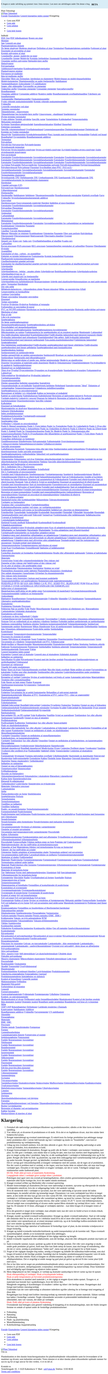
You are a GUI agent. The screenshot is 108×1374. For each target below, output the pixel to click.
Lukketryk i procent (27, 398)
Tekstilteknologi (8, 238)
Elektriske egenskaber (11, 127)
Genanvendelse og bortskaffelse (15, 292)
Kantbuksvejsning (93, 1083)
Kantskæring (17, 730)
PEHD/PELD (7, 583)
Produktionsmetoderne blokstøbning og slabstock (23, 976)
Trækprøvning (43, 685)
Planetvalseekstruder (10, 697)
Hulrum (68, 877)
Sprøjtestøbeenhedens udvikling (41, 324)
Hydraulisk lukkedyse (40, 375)
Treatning (75, 705)
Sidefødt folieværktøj (10, 705)
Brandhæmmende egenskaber (68, 195)
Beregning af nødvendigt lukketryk (67, 396)
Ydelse (33, 649)
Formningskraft (50, 860)
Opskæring (66, 705)
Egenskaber (6, 157)
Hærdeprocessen (21, 188)
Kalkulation (6, 403)
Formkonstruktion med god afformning (39, 837)
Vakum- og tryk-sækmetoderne (27, 918)
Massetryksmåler (24, 644)
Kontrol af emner (8, 895)
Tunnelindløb (20, 512)
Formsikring (35, 758)
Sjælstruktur (38, 568)
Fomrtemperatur (64, 860)
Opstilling (5, 806)
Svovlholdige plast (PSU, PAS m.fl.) (56, 167)
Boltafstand (60, 385)
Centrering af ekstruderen (81, 751)
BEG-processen (39, 246)
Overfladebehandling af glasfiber (47, 241)
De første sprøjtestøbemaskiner (14, 322)
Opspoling (15, 735)
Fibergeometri (7, 236)
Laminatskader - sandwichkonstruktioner (33, 946)
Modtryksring (47, 748)
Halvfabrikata (86, 233)
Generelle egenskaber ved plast (15, 106)
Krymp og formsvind (63, 847)
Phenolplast (17, 208)
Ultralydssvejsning (50, 1088)
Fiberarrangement (22, 236)
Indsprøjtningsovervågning (31, 444)
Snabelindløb (32, 512)
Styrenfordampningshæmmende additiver (29, 198)
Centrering (25, 677)
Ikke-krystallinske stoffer (12, 76)
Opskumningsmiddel (10, 593)
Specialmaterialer (68, 872)
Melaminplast (7, 221)
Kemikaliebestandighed (36, 134)
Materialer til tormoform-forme (14, 870)
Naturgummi (23, 1037)
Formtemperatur (98, 865)
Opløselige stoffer (9, 89)
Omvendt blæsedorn (81, 758)
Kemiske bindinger (68, 58)
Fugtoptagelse (38, 256)
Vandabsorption (19, 134)
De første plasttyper (9, 48)
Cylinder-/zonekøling (67, 619)
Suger (33, 639)
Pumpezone (33, 647)
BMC (3, 1022)
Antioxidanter (24, 84)
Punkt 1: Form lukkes (36, 426)
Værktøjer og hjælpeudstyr (13, 502)
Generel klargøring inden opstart (34, 16)
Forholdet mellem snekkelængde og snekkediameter (82, 621)
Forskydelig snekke (41, 629)
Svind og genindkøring (49, 482)
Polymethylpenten (33, 144)
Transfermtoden (22, 1027)
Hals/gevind (99, 756)
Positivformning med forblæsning (16, 814)
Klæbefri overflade (90, 195)
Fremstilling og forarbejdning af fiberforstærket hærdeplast (43, 908)
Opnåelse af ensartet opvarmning (15, 829)
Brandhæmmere (8, 91)
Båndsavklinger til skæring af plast (16, 1113)
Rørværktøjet (7, 715)
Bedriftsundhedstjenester (65, 271)
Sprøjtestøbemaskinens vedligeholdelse (18, 454)
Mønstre (4, 233)
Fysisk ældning (8, 119)
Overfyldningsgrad (28, 966)
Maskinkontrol (65, 999)
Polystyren (6, 150)
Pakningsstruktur (24, 568)
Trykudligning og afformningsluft (72, 837)
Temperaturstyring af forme (13, 880)
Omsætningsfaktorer (81, 363)
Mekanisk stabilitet (73, 900)
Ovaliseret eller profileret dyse (14, 751)
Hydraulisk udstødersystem (37, 527)
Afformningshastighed (11, 839)
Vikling (4, 923)
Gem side (11, 23)
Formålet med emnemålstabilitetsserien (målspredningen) (57, 492)
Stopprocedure (24, 768)
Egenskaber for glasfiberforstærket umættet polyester (24, 264)
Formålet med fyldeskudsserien (15, 474)
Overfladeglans (18, 548)
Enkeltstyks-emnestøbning (12, 974)
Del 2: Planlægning (25, 467)
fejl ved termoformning (27, 895)
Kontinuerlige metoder (11, 926)
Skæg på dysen (14, 669)
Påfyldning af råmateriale (19, 639)
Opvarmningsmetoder (10, 827)
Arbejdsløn (70, 408)
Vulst (33, 715)
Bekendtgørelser (19, 1007)
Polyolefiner (6, 142)
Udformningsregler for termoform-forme (19, 875)
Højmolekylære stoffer (38, 61)
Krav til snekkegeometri (61, 626)
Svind (3, 548)
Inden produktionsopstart (12, 413)
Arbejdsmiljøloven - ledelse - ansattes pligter (20, 271)
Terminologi (58, 48)
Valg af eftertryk (31, 482)
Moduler (5, 40)
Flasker (29, 682)
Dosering (5, 363)
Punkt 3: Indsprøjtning (30, 428)
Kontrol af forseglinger (11, 979)
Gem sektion (12, 26)
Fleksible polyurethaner (11, 956)
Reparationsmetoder (10, 941)
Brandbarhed (7, 137)
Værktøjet (5, 735)
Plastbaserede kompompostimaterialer (17, 259)
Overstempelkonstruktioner (34, 890)
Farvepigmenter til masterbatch (56, 591)
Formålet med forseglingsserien (15, 484)
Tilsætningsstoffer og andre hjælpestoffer (37, 81)
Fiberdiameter (100, 246)
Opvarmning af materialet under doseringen (29, 363)
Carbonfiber (6, 243)
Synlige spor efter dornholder (24, 672)
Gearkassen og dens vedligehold (15, 616)
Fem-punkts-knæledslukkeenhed (59, 340)
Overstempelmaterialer (11, 890)
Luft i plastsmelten (94, 355)
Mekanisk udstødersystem (12, 527)
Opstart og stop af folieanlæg (93, 705)
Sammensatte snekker (10, 626)
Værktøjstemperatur (54, 474)
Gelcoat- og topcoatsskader (35, 943)
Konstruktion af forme (11, 867)
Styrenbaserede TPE (10, 177)
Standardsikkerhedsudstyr (12, 456)
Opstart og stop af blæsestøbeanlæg (16, 766)
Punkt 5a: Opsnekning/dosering (30, 431)
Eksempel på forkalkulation (13, 406)
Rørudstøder (32, 530)
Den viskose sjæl (51, 560)
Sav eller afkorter (94, 715)
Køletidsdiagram (30, 396)
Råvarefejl (15, 984)
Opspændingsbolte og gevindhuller (16, 385)
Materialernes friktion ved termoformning (35, 847)
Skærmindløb (56, 512)
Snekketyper (93, 624)
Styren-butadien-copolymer (23, 150)
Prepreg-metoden (24, 915)
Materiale (5, 865)
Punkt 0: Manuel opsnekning (14, 426)
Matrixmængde (37, 236)
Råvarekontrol (27, 659)
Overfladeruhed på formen (42, 877)
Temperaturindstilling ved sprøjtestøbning (19, 581)
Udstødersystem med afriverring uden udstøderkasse (37, 540)
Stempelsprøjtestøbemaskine (13, 324)
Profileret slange (77, 748)
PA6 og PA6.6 (92, 583)
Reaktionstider (7, 964)
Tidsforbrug (59, 408)
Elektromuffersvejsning (74, 1083)
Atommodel (54, 58)
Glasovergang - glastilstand (51, 114)
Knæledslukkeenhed (40, 335)
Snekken (54, 621)
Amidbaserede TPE (84, 177)
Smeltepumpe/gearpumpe (12, 685)
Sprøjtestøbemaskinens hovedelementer (49, 330)
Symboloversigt (27, 745)
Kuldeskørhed (65, 119)
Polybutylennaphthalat (90, 165)
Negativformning (8, 819)
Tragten (4, 639)
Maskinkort (6, 418)
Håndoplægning (8, 913)
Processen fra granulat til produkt (15, 636)
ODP (3, 1007)
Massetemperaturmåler (42, 644)
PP (15, 583)
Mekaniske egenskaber (11, 122)
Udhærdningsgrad (9, 190)
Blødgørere (6, 598)
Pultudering (6, 928)
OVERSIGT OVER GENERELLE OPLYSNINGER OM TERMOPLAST (35, 586)
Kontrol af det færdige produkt (86, 999)
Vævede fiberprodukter (20, 231)
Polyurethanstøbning (10, 948)
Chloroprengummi (9, 1073)
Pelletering (6, 609)
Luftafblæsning (8, 449)
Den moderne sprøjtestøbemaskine (16, 330)
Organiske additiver (10, 94)
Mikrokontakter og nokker (12, 332)
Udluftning (54, 994)
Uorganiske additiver (28, 94)
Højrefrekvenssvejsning (11, 1088)
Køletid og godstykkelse (12, 396)
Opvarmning (6, 824)
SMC (9, 1022)
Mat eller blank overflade (58, 669)
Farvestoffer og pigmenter (34, 86)
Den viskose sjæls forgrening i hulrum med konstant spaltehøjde (29, 578)
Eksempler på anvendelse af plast (16, 51)
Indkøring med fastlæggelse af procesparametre (22, 464)
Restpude (19, 482)
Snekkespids (78, 626)
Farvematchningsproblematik (83, 591)
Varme (98, 639)
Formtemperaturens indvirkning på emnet (39, 545)
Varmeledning (52, 119)
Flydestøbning (92, 449)
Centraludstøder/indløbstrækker (15, 520)
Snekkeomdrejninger (22, 365)
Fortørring (41, 639)
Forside (4, 16)
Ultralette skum (65, 953)
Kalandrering (84, 728)
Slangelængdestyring (22, 778)
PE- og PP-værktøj (21, 715)
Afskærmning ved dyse (24, 459)
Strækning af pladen (10, 857)
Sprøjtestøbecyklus (9, 421)
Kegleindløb (44, 512)
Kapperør (37, 682)
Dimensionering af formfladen (14, 885)
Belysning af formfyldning (29, 487)
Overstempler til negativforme (14, 893)
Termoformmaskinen (10, 801)
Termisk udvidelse (23, 119)
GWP (8, 1007)
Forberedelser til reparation (13, 986)
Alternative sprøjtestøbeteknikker (15, 601)
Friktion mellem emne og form (40, 842)
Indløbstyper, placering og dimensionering (69, 510)
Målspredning (42, 499)
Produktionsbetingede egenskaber (35, 707)
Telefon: (59, 1369)
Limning (5, 1090)
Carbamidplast (7, 215)
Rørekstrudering (8, 713)
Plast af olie (6, 314)
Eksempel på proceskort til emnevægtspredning (81, 489)
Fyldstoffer (6, 104)
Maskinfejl (6, 984)
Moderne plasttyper (27, 48)
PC (46, 583)
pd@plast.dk (49, 1369)
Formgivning (7, 560)
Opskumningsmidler (40, 99)
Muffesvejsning (56, 1083)
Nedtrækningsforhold (10, 710)
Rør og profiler (17, 609)
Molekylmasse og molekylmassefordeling (72, 78)
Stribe (3, 791)
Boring (4, 1106)
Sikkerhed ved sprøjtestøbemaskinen (52, 454)
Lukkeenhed (96, 332)
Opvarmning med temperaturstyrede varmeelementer (24, 832)
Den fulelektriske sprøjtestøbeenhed (17, 345)
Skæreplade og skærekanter (81, 756)
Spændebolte (27, 619)
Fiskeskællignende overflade (34, 669)
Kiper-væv (17, 241)
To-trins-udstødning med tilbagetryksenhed (70, 530)
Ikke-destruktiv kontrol (11, 1002)
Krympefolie (45, 710)
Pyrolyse (5, 304)
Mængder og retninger (19, 233)
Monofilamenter (43, 609)
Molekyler (24, 58)
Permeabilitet (84, 134)
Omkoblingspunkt (9, 477)
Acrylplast (5, 165)
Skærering (5, 761)
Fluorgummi (6, 1062)
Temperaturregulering (10, 545)
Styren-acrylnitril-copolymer (48, 150)
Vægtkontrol (91, 748)
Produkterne (6, 606)
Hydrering (14, 304)
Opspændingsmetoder (11, 380)
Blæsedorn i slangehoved (61, 776)
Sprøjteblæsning (8, 796)
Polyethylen (6, 144)
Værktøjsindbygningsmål (34, 416)
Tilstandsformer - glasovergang (15, 111)
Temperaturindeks (80, 119)
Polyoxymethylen (29, 165)
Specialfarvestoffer (65, 89)
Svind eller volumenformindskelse (28, 560)
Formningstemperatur (32, 860)
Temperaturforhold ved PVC (37, 642)
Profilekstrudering (9, 720)
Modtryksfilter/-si (8, 644)
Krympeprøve (30, 685)
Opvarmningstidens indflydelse (15, 855)
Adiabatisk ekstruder (68, 654)
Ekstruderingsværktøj (62, 644)
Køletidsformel (45, 396)
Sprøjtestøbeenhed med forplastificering (54, 347)
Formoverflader (20, 842)
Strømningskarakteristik (11, 695)
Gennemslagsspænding (54, 129)
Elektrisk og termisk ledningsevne (16, 256)
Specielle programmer (11, 446)
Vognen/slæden (62, 751)
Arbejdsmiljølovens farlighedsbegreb (17, 281)
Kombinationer (7, 226)
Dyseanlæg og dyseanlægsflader (48, 370)
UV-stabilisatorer (38, 84)
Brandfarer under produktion (51, 1002)
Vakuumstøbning (25, 920)
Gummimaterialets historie (12, 1035)
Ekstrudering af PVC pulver (51, 695)
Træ (3, 872)
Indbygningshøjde (21, 758)
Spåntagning (6, 1093)
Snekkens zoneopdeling (11, 624)
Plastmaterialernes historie (12, 46)
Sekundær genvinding (28, 297)
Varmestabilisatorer (9, 84)
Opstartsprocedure (9, 768)
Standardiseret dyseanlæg (75, 370)
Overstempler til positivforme (41, 893)
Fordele (4, 1040)
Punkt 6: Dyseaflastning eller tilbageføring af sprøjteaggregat (49, 434)
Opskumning (20, 964)
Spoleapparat (7, 718)
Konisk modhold (17, 522)
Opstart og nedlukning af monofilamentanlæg (40, 735)
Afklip (52, 751)
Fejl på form (40, 898)
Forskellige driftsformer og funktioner (17, 439)
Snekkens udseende (60, 647)
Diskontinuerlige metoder (12, 910)
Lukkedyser (6, 373)
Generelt (5, 989)
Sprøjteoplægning (24, 913)
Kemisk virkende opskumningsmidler (50, 101)
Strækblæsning (34, 794)
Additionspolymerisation (12, 68)
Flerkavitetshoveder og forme (14, 794)
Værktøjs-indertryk (9, 398)
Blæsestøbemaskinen (10, 745)
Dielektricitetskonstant (75, 129)
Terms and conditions (10, 1371)
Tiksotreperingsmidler (45, 195)
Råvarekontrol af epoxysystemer (47, 936)
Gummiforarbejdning (10, 1032)
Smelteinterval (70, 114)
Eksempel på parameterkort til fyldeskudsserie (48, 479)
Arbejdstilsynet (47, 271)
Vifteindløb (78, 512)
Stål (58, 872)
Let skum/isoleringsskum (47, 953)
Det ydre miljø (7, 286)
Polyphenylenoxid (9, 167)
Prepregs (89, 246)
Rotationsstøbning (9, 908)
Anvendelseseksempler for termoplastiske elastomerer (25, 180)
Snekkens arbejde (97, 644)
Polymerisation (7, 66)
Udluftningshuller (60, 756)
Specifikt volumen (43, 401)
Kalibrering (41, 715)
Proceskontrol (70, 659)
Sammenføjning (8, 1075)
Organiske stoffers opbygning (14, 61)
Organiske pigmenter (26, 89)
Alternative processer (20, 786)
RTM (44, 918)
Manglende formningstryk (75, 903)
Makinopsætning (8, 981)
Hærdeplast (6, 182)
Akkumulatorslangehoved (12, 776)
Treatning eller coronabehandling (15, 505)
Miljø (3, 1004)
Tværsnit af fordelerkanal (12, 517)
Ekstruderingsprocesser (11, 700)
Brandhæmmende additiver (39, 137)
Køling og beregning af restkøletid (52, 393)
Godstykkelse (22, 784)
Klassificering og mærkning (27, 279)
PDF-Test (5, 38)
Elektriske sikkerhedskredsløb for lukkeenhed (55, 459)
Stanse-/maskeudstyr (20, 761)
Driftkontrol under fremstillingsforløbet (41, 999)
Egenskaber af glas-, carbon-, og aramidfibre (20, 253)
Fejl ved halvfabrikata (24, 898)
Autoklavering (14, 923)
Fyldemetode (28, 994)
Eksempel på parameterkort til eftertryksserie (79, 482)
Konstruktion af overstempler (14, 888)
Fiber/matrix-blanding (54, 236)
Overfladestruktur (9, 568)
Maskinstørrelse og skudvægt (14, 408)
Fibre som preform (71, 233)
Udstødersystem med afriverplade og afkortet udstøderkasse (40, 538)
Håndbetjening (25, 441)
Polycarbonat (24, 167)
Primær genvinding (9, 297)
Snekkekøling (57, 629)
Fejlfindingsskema (9, 771)
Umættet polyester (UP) (11, 185)
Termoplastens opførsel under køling (17, 862)
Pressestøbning (39, 913)
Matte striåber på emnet (80, 669)
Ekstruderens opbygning (12, 614)
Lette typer (71, 959)
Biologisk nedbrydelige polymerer (90, 309)
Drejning (5, 1095)
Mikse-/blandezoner (41, 626)
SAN (25, 583)
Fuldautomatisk (53, 441)
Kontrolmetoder (8, 931)
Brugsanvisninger (42, 281)
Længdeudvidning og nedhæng (43, 855)
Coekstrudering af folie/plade (54, 728)
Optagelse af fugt (8, 847)
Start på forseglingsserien (40, 484)
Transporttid (14, 966)
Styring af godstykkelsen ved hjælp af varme (50, 677)
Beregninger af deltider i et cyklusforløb (18, 393)
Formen (4, 753)
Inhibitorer (30, 195)
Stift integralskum (27, 953)
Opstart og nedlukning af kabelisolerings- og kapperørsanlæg (75, 740)
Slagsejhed (67, 124)
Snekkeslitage (7, 357)
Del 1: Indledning (9, 467)
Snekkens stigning (31, 624)
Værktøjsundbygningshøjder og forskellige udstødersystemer (28, 532)
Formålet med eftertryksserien (82, 479)
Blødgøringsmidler (22, 99)
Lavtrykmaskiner (43, 971)
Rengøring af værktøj (10, 677)
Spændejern (45, 383)
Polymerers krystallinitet (11, 73)
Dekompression (64, 363)
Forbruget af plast (98, 48)
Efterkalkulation (17, 411)
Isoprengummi (7, 1052)
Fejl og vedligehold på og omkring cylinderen (29, 621)
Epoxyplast (6, 200)
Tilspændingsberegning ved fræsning (55, 1103)
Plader (33, 609)
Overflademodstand (34, 129)
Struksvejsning (42, 1083)
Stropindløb (88, 512)
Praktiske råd (60, 842)
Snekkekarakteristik (10, 649)
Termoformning (8, 799)
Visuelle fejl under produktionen (15, 667)
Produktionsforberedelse (12, 416)
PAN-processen (24, 246)
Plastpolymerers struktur (11, 71)
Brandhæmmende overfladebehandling (70, 94)
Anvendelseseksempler (43, 157)
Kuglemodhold (45, 522)
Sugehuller (59, 877)
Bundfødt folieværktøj (30, 705)
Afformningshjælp (29, 839)
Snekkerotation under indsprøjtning (69, 449)
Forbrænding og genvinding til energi (17, 307)
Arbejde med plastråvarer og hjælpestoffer (19, 276)
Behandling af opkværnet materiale (61, 692)
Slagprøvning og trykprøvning (41, 784)
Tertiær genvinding (9, 302)
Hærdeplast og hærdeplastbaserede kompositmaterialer (50, 309)
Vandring (101, 748)
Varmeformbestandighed (12, 489)
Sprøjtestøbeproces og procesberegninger (19, 390)
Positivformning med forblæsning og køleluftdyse (53, 814)
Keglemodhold (59, 522)
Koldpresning (7, 918)
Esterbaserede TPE (66, 177)
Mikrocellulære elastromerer (32, 959)
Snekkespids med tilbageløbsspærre (29, 357)
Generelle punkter (30, 979)
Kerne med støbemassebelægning (31, 872)
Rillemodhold (32, 522)
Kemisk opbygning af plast (13, 53)
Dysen (57, 748)
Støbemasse (10, 872)
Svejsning (54, 707)
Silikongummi (7, 1057)
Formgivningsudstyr (10, 991)
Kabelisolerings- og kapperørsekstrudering (20, 738)
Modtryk (53, 363)
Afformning (13, 834)
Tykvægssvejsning (9, 1080)
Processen (26, 606)
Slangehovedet (57, 745)
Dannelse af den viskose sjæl (14, 563)
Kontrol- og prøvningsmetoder (14, 997)
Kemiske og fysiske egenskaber (15, 132)
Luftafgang (77, 860)
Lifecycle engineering (10, 317)
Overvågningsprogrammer (72, 441)
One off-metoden (60, 928)
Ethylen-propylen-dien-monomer (15, 1068)
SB (21, 583)
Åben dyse (6, 370)
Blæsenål (5, 781)
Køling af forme (21, 900)
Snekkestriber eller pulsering (50, 672)
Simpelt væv (6, 241)
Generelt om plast (13, 43)
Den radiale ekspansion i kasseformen (18, 573)
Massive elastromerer (10, 959)
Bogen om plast (36, 38)
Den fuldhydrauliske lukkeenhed (15, 335)
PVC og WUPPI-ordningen (13, 309)
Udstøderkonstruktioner (11, 525)
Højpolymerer (7, 63)
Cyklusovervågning (10, 444)
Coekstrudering (8, 611)
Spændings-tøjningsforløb (21, 124)
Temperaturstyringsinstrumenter (28, 634)
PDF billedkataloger (19, 38)
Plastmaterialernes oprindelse (77, 48)
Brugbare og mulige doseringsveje (71, 355)
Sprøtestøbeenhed (9, 342)
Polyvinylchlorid (8, 155)
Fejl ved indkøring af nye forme (15, 903)
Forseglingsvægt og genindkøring (67, 484)
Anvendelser (28, 1040)
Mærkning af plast (9, 312)
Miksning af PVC (30, 695)
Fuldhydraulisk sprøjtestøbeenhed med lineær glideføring (58, 345)
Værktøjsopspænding (10, 378)
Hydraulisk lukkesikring (28, 461)
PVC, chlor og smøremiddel (76, 695)
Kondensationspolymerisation (36, 68)
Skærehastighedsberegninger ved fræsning (20, 1103)
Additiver (29, 1009)
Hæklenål (5, 522)
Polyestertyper (7, 188)
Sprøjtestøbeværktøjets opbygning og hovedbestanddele (26, 510)
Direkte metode (8, 1027)
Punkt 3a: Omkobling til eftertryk (55, 428)
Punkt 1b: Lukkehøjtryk (78, 426)
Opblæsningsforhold (10, 707)
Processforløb (7, 961)
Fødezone (5, 647)
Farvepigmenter (41, 1012)
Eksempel (5, 299)
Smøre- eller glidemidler (11, 86)
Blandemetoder (8, 969)
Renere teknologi (50, 289)
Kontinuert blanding (27, 971)
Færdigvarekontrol (38, 938)
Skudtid (4, 966)
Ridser (4, 669)
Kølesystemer (7, 550)
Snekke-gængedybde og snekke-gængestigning (22, 355)
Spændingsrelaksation (43, 124)
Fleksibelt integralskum (56, 959)
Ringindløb (99, 512)
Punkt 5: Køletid (8, 431)
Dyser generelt (99, 707)
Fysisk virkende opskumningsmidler (17, 101)
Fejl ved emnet (7, 898)
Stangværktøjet (60, 723)
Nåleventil (37, 515)
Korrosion (68, 256)
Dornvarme (24, 649)
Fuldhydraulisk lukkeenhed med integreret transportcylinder (75, 335)
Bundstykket (6, 758)
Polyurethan (6, 208)
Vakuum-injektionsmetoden (46, 920)
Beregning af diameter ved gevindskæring (19, 1108)
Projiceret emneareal (93, 396)
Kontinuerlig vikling (43, 928)
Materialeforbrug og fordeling (41, 408)
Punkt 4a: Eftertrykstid (97, 428)
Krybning (5, 124)
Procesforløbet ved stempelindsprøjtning (19, 327)
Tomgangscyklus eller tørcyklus (39, 449)
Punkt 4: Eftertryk (78, 428)
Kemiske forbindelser (39, 58)
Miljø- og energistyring (69, 289)
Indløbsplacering (93, 515)
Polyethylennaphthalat (70, 165)
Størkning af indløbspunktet (52, 548)
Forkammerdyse (94, 370)
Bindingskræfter (85, 58)
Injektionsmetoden (9, 920)
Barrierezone (26, 626)
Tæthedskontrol (36, 761)
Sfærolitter (5, 78)
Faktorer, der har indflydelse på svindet (18, 849)
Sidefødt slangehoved (10, 748)
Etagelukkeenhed (45, 337)
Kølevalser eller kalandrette (13, 728)
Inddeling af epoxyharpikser (62, 203)
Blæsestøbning (92, 609)
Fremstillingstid (32, 548)
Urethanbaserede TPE (48, 177)
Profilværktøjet (7, 723)
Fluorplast (34, 167)
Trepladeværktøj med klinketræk (26, 543)
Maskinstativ (84, 332)
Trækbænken (80, 715)
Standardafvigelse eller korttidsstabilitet (18, 499)
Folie (27, 609)
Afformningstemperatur (11, 837)
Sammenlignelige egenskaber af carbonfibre (65, 246)
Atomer (16, 58)
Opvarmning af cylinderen (12, 642)
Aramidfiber (6, 251)
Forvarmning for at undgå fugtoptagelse (28, 692)
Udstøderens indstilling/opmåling (49, 388)
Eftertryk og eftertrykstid (29, 477)
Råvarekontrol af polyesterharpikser (17, 936)
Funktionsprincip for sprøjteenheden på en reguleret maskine (52, 332)
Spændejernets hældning (44, 385)
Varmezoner (39, 619)
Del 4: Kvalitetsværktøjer (12, 497)
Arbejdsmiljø (7, 266)
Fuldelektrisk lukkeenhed (85, 340)
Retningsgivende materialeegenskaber (55, 581)
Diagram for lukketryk (47, 398)
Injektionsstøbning (9, 1037)
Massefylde (6, 134)
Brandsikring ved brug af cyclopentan (81, 1002)
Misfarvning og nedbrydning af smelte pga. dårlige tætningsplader (30, 360)
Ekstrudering (14, 16)
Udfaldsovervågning (52, 444)
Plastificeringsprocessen (84, 639)
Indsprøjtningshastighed (50, 477)
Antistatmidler (7, 99)
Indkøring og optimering (12, 657)
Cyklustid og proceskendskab (24, 423)
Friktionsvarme (57, 642)
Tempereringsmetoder (10, 882)
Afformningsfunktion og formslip (90, 527)
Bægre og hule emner (15, 682)
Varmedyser (47, 515)
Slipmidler (63, 598)
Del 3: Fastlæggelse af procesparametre (18, 472)
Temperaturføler (49, 634)
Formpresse (35, 1027)
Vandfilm (51, 715)
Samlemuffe (18, 718)
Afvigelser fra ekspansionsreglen (49, 573)
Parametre (30, 226)
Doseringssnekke (65, 639)
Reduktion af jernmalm (39, 304)
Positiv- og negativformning (13, 809)
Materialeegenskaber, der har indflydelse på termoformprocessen (29, 844)
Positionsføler (34, 751)
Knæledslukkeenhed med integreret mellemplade (22, 340)
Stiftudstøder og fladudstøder (14, 530)
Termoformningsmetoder (37, 809)
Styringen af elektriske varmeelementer (38, 827)
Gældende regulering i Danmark (52, 1007)
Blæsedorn (66, 758)
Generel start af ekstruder (22, 654)
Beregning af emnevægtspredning (16, 492)
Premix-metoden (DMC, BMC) (47, 915)
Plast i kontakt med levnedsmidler (62, 134)
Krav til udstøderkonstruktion (62, 527)
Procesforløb (53, 832)
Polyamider (16, 165)
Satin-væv (27, 241)
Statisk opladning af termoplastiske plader (30, 852)
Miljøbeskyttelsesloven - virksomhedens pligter (22, 289)
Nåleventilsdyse (8, 375)
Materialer (5, 558)
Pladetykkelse (17, 860)
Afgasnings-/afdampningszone (90, 619)
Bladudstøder (45, 530)
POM (82, 583)
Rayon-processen (8, 246)
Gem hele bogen (14, 31)
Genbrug (5, 294)
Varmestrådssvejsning (32, 1088)
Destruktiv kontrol (30, 1002)
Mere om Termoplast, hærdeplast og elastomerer (32, 78)
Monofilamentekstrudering (13, 733)
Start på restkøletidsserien (81, 487)
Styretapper (19, 756)
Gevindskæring (15, 1106)
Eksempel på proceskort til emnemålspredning (38, 494)
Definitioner (32, 1007)
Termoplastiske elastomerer (13, 175)
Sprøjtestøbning (8, 319)
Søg (3, 43)
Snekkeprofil (49, 355)
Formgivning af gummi (35, 1035)
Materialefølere (98, 677)
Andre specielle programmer (30, 451)
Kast (9, 548)
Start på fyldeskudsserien (73, 477)
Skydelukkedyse (23, 375)
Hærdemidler (7, 195)
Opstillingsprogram (9, 441)
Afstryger (94, 758)
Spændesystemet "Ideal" (76, 385)
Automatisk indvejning (81, 677)
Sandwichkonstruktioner (79, 928)
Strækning (83, 644)
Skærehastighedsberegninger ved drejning (19, 1098)
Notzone (5, 621)
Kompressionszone (18, 647)
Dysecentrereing (26, 370)
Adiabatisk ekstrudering (25, 611)
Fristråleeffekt (7, 512)
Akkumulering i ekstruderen (36, 776)
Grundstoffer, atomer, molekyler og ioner (19, 56)
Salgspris (5, 411)
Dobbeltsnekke (91, 626)
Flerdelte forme (54, 758)
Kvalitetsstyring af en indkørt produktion (19, 469)
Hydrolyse (23, 304)
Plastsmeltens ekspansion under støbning (19, 570)
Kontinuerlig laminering (22, 928)
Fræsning (5, 1101)
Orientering (20, 226)
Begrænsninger (15, 1040)
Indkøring (14, 806)
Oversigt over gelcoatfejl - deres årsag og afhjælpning (75, 946)
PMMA (37, 583)
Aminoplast (6, 213)
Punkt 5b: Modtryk (53, 431)
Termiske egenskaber (10, 109)
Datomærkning (7, 555)
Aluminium (51, 872)
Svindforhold (43, 469)
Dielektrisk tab (91, 129)
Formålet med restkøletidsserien (56, 487)
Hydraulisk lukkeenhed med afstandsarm (19, 337)
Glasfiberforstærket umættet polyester (17, 261)
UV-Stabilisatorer (76, 598)
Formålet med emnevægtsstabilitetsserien (41, 489)
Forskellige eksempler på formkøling (17, 553)
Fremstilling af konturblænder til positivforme (48, 885)
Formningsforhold (9, 811)
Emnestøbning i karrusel (36, 974)
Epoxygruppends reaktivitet (28, 203)
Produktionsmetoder (61, 971)
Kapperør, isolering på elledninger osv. (68, 609)
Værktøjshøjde (18, 418)
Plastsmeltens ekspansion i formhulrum (55, 570)
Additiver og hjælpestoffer (31, 593)
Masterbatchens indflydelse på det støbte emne (21, 591)
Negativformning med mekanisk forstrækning (54, 822)
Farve (101, 195)
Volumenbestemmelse (77, 624)
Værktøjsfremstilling (40, 505)
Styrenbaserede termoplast (12, 147)
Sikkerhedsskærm (42, 745)
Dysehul (15, 370)
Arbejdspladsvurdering (87, 271)
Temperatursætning (78, 647)
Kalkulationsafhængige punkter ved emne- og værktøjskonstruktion (31, 507)
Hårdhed (57, 124)
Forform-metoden (9, 915)
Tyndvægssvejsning (10, 1085)
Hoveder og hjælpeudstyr (12, 773)
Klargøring (6, 654)
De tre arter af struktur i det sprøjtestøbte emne (21, 565)
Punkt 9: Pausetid (20, 436)
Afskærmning (7, 459)
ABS (31, 583)
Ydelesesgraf (22, 662)
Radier (27, 877)
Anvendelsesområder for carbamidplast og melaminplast (69, 223)
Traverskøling (51, 619)
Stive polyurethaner (9, 951)
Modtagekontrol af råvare (12, 999)
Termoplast (6, 139)
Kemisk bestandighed (54, 256)
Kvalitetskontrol (17, 781)
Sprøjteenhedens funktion (12, 350)
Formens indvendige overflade (38, 756)
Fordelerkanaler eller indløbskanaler (69, 515)
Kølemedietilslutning (43, 553)
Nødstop (44, 461)
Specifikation (7, 659)
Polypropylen (18, 144)
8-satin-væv (67, 241)
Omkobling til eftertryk (70, 494)
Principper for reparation (12, 943)
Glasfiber (5, 231)
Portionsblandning (9, 971)
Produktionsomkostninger (87, 408)
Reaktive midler (45, 94)
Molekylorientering (9, 81)
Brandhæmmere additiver (12, 1012)
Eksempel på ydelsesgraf (12, 664)
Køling (76, 644)
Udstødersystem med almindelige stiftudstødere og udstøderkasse (30, 535)
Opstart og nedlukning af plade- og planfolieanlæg (46, 730)
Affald (83, 289)
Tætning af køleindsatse (96, 553)
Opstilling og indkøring (11, 804)
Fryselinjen (55, 705)
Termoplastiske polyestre (49, 165)
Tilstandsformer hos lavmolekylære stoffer (19, 114)
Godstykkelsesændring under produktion (82, 672)
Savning (11, 1111)
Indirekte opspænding (29, 383)
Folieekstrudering (9, 702)
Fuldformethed (26, 857)
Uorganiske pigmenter (46, 89)
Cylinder (34, 616)
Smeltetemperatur (37, 474)
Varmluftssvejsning (9, 1083)
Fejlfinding (6, 423)
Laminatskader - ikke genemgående (63, 943)
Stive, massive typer (10, 953)
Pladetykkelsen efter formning (23, 865)
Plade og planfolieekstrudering (14, 725)
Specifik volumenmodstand (13, 129)
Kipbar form (6, 778)
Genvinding (15, 294)
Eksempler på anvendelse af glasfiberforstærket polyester (73, 264)
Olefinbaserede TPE (29, 177)
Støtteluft (45, 751)
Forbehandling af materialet (13, 690)
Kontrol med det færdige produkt (48, 659)
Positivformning (25, 811)
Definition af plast (45, 48)
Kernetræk (20, 449)
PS (18, 583)
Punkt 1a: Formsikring (57, 426)
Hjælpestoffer (7, 193)
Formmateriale (7, 756)
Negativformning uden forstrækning (17, 822)
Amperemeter (7, 634)
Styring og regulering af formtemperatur (47, 900)
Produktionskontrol (21, 938)
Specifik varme (38, 119)
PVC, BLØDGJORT (70, 583)
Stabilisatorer (61, 81)
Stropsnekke (52, 639)
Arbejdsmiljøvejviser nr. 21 (13, 274)
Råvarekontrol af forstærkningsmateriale (80, 936)
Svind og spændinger (64, 715)
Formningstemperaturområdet (71, 855)
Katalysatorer (7, 1009)
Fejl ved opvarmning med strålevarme (46, 903)
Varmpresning (52, 913)
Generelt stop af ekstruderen (46, 654)
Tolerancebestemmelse (59, 499)
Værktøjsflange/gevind (11, 619)
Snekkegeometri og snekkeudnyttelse (17, 352)
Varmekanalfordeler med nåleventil (16, 515)
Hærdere (45, 203)
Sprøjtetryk (68, 474)
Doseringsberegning (26, 401)
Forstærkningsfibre (9, 228)
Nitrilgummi (6, 1042)
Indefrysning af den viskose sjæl (41, 563)
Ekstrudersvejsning (27, 1083)
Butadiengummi (8, 1047)
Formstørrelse (7, 877)
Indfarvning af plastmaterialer (14, 588)
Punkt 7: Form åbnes (86, 434)
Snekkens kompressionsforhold (53, 624)
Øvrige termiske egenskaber (13, 117)
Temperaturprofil (94, 647)
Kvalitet (16, 659)
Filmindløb (67, 512)
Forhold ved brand (98, 134)
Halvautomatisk (39, 441)
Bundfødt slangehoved (31, 748)
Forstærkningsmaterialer (37, 598)
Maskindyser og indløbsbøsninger (16, 368)
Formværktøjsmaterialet (11, 994)
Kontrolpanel (7, 631)
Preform (19, 796)
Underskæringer (74, 842)
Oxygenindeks (19, 137)
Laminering (73, 728)
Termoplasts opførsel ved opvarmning (66, 852)
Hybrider (5, 248)
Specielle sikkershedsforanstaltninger (64, 461)
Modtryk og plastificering (71, 360)
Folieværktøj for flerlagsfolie (79, 707)
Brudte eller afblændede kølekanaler (69, 553)
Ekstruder (17, 606)
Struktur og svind (51, 568)
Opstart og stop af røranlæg (36, 718)
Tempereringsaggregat (25, 388)
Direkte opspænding (10, 383)
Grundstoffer (7, 58)
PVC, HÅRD (54, 583)
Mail (40, 1369)
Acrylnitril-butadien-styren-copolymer (78, 150)
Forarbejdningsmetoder (22, 157)
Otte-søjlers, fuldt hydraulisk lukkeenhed (72, 337)
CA (42, 583)
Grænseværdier (8, 279)
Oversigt (68, 236)
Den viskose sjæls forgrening (14, 576)
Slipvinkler (18, 877)
